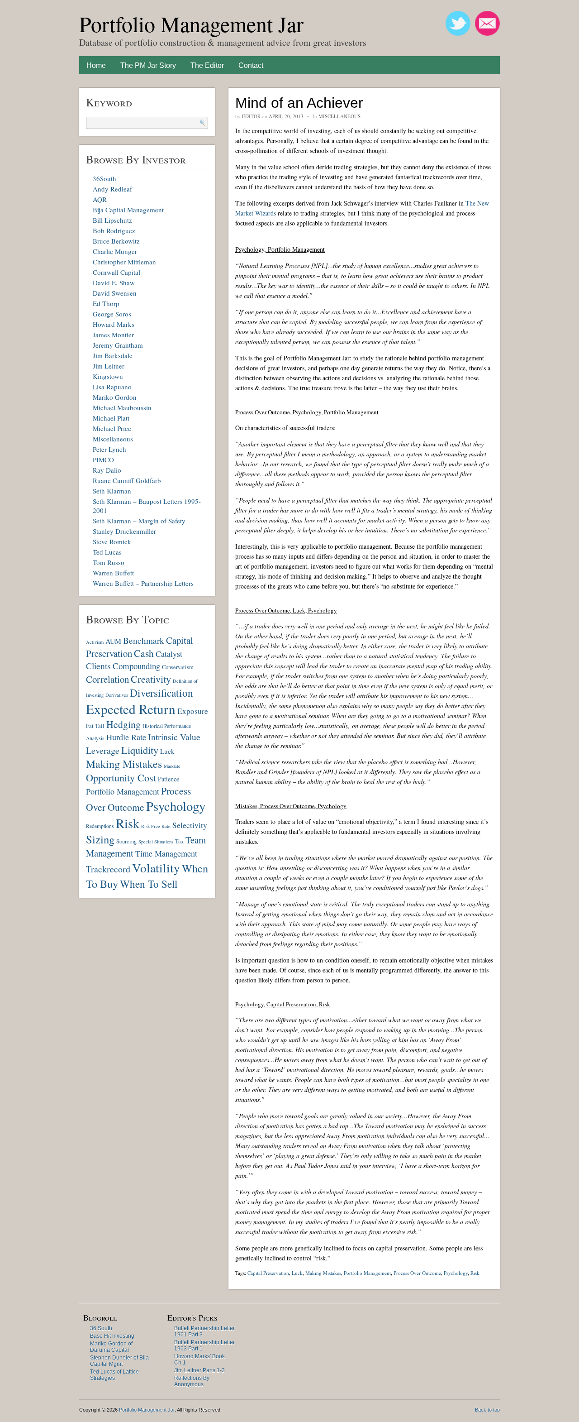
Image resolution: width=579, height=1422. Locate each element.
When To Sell (148, 884)
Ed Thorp (106, 303)
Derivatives (116, 695)
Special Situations (155, 841)
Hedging (123, 724)
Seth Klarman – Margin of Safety (139, 520)
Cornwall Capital (116, 272)
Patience (168, 779)
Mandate (172, 766)
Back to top (487, 1409)
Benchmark (143, 640)
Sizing (100, 839)
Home (96, 65)
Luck (167, 751)
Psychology (175, 805)
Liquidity (139, 749)
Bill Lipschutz (112, 220)
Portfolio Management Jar (191, 23)
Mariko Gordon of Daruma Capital (111, 1347)
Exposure (192, 711)
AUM (113, 641)
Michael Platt (111, 417)
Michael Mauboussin (122, 407)
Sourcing (126, 841)
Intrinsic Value (174, 737)
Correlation (107, 679)
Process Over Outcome (417, 1272)
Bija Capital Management (128, 209)
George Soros (112, 313)
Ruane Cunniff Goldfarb (127, 480)
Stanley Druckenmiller (124, 531)
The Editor (207, 65)
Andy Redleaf (112, 188)
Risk (127, 823)
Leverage (102, 750)
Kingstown (108, 376)
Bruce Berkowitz (116, 240)
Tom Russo (108, 562)
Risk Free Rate (156, 826)
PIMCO (103, 459)
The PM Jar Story (148, 65)
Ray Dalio (107, 469)
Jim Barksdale (113, 355)
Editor (251, 116)
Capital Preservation (268, 1272)
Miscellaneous (113, 438)
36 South (101, 1328)
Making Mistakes (124, 763)
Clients (98, 666)
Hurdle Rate (126, 737)
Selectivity (189, 824)
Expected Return (131, 709)
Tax (179, 841)
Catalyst (169, 653)
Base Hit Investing (112, 1336)
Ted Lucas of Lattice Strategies (114, 1375)
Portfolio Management (122, 791)
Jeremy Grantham (118, 345)
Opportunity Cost (121, 777)
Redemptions (100, 826)
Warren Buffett (113, 572)
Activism (95, 642)
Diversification (161, 692)
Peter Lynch (109, 449)
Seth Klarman (112, 490)
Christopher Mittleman (124, 261)
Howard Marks (113, 324)
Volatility (156, 867)
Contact (250, 65)
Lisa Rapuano (112, 386)
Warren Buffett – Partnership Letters (143, 583)
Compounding (136, 665)
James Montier (113, 334)
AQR (100, 199)
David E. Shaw (114, 282)
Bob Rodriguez (114, 230)
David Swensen (115, 292)
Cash (144, 653)
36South (104, 178)
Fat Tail (95, 726)
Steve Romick (112, 541)
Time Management (166, 853)
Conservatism (178, 667)
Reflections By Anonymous (191, 1381)
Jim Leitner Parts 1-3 (199, 1370)
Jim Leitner (108, 365)
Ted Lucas (107, 551)
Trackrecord (108, 869)
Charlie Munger (115, 251)
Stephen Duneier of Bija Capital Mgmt (119, 1361)
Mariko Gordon (115, 397)
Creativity (151, 678)
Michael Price (112, 428)
